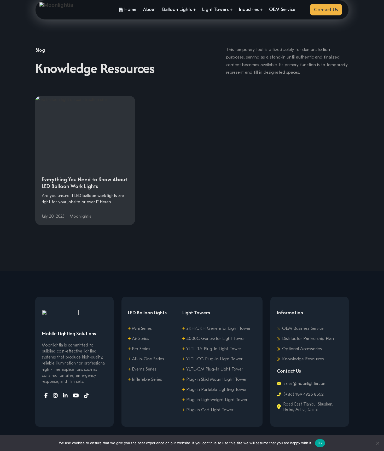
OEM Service (282, 9)
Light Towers (215, 9)
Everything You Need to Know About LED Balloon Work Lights (84, 183)
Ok (320, 443)
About (149, 9)
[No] (377, 443)
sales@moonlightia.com (305, 383)
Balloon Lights (177, 9)
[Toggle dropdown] (194, 9)
